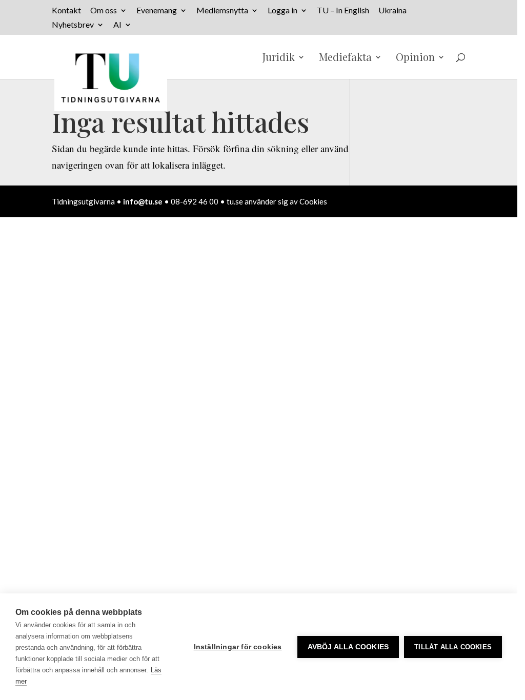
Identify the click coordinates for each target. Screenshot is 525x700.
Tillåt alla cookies (453, 647)
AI (117, 24)
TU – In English (343, 10)
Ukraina (392, 10)
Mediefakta (345, 58)
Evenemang (156, 10)
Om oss (103, 10)
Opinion (415, 58)
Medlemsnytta (222, 10)
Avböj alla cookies (348, 647)
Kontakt (66, 10)
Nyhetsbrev (73, 24)
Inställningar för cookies (238, 647)
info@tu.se (143, 201)
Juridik (278, 58)
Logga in (282, 10)
